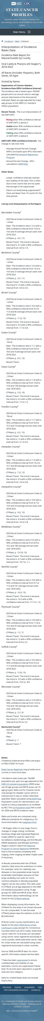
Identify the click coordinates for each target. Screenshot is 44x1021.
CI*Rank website (21, 898)
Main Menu (19, 32)
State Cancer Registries (12, 769)
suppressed (22, 960)
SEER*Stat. (23, 164)
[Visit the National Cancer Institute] (16, 2)
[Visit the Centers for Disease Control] (27, 2)
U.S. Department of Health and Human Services (21, 1001)
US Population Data (21, 807)
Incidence (9, 41)
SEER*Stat (36, 798)
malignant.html (29, 822)
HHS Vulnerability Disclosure (16, 990)
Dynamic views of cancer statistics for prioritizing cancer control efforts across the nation (22, 22)
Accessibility (29, 987)
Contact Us (35, 990)
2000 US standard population (14, 784)
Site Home (7, 987)
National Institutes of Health (14, 1004)
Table (17, 41)
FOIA (40, 987)
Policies (18, 987)
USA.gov (26, 1006)
